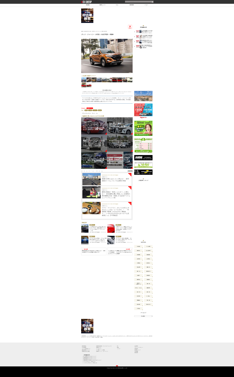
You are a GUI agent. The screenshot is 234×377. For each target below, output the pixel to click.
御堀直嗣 (148, 254)
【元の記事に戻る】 (107, 90)
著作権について (138, 349)
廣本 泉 (138, 271)
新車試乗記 (84, 346)
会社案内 (136, 346)
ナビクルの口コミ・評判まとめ (89, 361)
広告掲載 (136, 351)
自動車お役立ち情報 (86, 351)
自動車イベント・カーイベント (102, 351)
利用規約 (136, 348)
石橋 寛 (148, 283)
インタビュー (98, 348)
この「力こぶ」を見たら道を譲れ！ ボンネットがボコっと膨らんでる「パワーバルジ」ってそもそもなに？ (124, 239)
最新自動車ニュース (86, 349)
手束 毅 (148, 300)
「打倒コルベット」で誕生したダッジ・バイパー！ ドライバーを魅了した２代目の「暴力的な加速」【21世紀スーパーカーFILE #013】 (124, 228)
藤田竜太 (138, 279)
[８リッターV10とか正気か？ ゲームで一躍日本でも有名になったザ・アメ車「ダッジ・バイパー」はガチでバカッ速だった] (84, 240)
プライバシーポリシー (139, 347)
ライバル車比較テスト (86, 348)
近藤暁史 (148, 279)
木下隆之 (138, 308)
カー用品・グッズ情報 (100, 349)
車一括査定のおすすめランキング (89, 356)
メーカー (118, 348)
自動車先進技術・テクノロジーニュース (104, 346)
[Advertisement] (143, 70)
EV (117, 346)
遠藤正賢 (148, 287)
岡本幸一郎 (148, 304)
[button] (83, 56)
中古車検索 (84, 347)
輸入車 (99, 110)
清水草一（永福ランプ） (138, 284)
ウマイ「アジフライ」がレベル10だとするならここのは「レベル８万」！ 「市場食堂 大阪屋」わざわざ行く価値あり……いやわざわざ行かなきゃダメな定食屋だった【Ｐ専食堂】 (115, 211)
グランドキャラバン (86, 113)
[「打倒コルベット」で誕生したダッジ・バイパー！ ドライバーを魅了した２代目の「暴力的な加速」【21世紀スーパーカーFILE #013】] (111, 228)
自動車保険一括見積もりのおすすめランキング (92, 360)
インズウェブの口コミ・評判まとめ (90, 362)
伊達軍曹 (138, 254)
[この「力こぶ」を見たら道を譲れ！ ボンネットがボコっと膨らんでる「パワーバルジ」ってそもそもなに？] (111, 240)
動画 (118, 347)
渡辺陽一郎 (148, 271)
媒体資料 (136, 352)
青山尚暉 (138, 267)
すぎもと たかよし (138, 287)
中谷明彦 (138, 246)
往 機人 (148, 296)
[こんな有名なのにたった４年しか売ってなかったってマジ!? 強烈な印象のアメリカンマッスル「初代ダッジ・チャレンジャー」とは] (84, 228)
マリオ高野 (148, 246)
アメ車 (90, 110)
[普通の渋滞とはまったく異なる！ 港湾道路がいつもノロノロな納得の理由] (91, 179)
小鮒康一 (138, 275)
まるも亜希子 (148, 250)
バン (97, 113)
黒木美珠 (138, 304)
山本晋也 (148, 258)
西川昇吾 (138, 296)
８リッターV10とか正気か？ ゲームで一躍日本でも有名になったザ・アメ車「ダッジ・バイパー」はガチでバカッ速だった (97, 239)
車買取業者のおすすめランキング (89, 357)
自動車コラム (89, 108)
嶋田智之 (138, 250)
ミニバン (95, 110)
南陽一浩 (148, 267)
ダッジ (93, 113)
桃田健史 (148, 275)
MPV (86, 110)
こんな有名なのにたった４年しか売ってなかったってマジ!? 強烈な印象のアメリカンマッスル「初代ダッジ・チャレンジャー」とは (97, 228)
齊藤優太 (138, 300)
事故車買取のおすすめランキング (89, 358)
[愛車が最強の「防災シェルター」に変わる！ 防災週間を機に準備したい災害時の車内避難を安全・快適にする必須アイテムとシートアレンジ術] (91, 192)
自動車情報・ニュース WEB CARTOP (88, 335)
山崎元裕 (138, 258)
